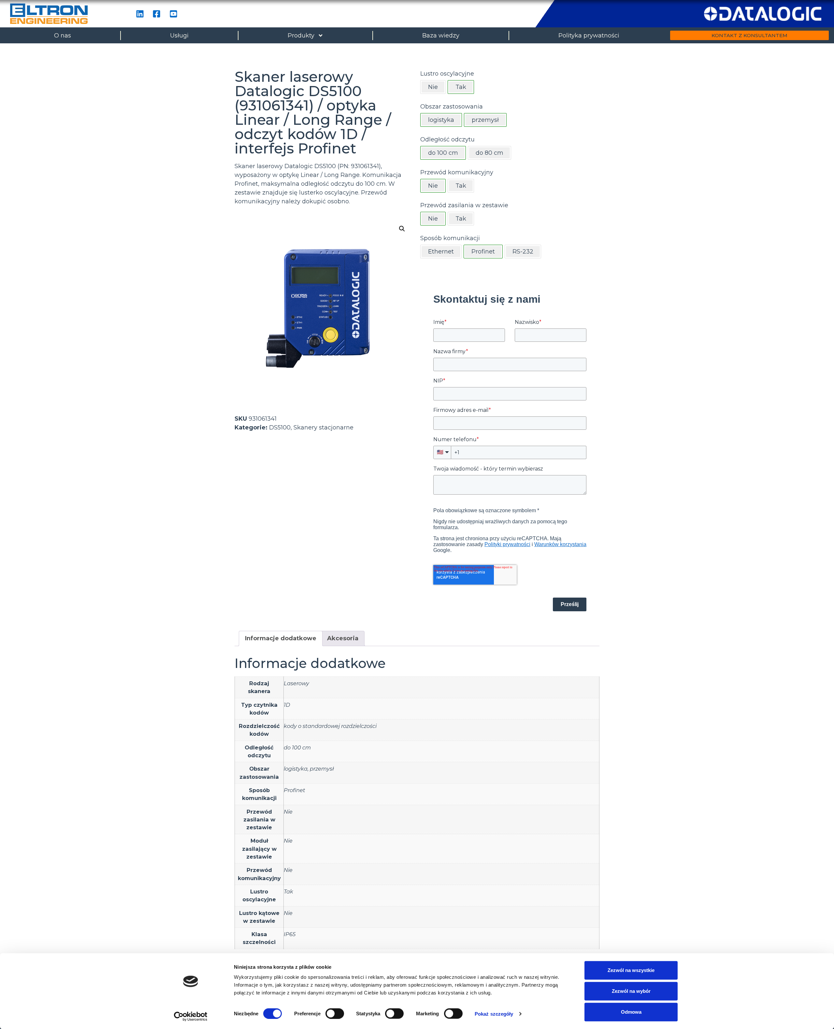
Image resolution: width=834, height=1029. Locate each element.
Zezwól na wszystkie (631, 970)
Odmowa (631, 1012)
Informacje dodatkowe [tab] (280, 638)
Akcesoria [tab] (342, 638)
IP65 (289, 934)
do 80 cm (489, 152)
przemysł (322, 768)
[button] (402, 229)
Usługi (179, 35)
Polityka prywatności (588, 35)
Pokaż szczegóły (494, 1013)
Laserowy (296, 683)
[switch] (334, 1013)
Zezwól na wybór (631, 991)
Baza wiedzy (440, 35)
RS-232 (522, 251)
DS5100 (280, 427)
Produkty (301, 35)
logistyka (296, 768)
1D (287, 705)
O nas (62, 35)
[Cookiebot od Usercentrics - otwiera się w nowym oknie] (190, 1016)
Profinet (294, 790)
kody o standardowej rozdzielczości (330, 726)
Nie (433, 87)
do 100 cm (297, 747)
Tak (460, 185)
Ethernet (441, 251)
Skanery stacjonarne (323, 427)
